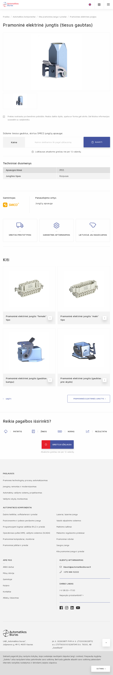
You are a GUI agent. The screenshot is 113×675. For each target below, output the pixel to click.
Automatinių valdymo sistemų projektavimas (22, 492)
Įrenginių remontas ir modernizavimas (19, 486)
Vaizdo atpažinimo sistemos (68, 520)
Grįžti (8, 399)
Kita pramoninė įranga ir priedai (53, 17)
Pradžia (6, 17)
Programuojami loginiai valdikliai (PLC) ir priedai (24, 527)
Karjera (6, 585)
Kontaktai (7, 591)
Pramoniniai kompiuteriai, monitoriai (18, 539)
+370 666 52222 (71, 572)
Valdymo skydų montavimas (15, 499)
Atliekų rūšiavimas (11, 598)
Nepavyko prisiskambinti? (71, 595)
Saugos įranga (62, 545)
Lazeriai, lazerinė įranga (67, 514)
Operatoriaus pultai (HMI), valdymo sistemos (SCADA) (26, 533)
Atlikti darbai (8, 567)
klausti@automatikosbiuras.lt (77, 567)
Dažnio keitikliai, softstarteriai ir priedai (20, 514)
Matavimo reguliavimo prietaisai (70, 533)
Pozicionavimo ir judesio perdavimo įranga (22, 520)
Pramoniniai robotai (65, 539)
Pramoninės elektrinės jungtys (83, 17)
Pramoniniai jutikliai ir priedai (15, 545)
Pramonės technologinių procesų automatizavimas (25, 480)
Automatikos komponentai (24, 17)
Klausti (98, 142)
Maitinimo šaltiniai (64, 527)
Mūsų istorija (8, 573)
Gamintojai (7, 579)
